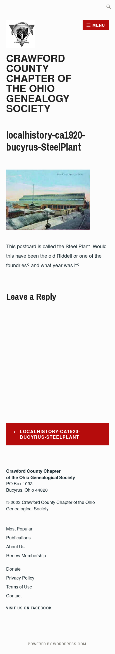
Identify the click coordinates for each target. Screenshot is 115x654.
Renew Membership (26, 555)
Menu (98, 25)
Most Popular (19, 528)
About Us (15, 546)
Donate (13, 569)
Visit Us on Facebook (29, 607)
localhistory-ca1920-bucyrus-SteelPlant (50, 434)
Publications (18, 537)
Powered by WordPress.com (57, 643)
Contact (13, 595)
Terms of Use (19, 586)
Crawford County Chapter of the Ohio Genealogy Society (38, 82)
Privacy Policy (20, 578)
